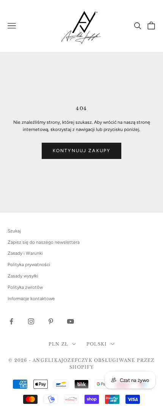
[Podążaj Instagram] (31, 321)
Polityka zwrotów (25, 287)
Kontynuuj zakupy (82, 150)
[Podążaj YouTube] (70, 321)
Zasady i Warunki (25, 253)
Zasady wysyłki (23, 276)
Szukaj (14, 231)
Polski (96, 344)
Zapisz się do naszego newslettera (44, 242)
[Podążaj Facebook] (11, 321)
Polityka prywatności (29, 264)
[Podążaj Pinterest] (51, 321)
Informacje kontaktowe (31, 298)
